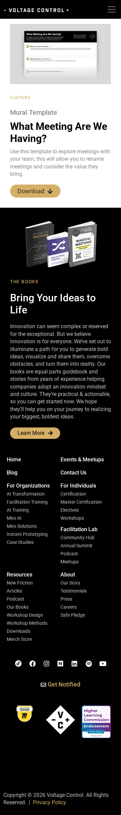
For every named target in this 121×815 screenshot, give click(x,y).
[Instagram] (46, 664)
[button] (28, 486)
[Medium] (60, 664)
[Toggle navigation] (111, 9)
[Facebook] (33, 664)
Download (30, 191)
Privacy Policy (49, 802)
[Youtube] (102, 664)
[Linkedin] (75, 664)
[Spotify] (89, 664)
